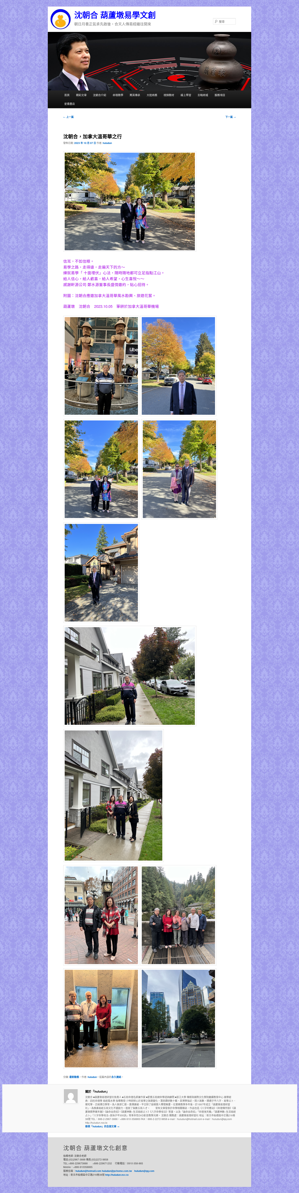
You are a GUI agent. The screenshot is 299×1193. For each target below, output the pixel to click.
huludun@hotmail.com (88, 1171)
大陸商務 (152, 95)
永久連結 (116, 1077)
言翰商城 (203, 95)
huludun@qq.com (144, 1171)
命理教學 (118, 95)
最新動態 (74, 1077)
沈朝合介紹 (99, 95)
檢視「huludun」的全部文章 (102, 1126)
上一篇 (68, 117)
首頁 (67, 95)
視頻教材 (169, 95)
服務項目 (220, 95)
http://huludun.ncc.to (117, 1175)
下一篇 (230, 117)
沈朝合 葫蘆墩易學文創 (115, 15)
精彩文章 (81, 95)
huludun (107, 143)
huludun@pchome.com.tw (117, 1171)
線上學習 (186, 95)
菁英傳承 (135, 95)
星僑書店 (69, 104)
